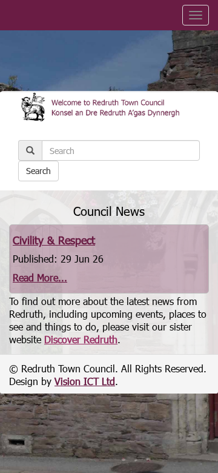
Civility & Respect (54, 240)
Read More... (40, 277)
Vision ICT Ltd (84, 381)
